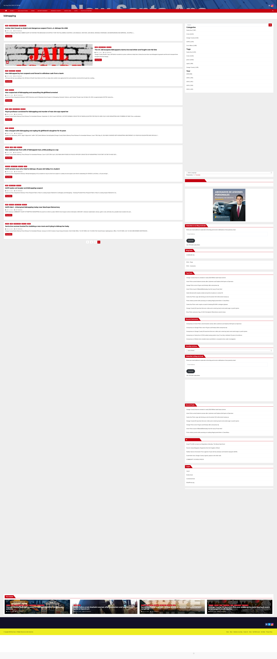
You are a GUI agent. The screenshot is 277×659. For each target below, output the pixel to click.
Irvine (79, 605)
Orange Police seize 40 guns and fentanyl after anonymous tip (202, 285)
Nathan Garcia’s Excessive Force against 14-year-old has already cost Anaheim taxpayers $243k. (212, 451)
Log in (188, 471)
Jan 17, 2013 (9, 209)
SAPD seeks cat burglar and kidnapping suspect (24, 188)
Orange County (56, 10)
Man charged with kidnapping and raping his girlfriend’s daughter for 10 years (35, 131)
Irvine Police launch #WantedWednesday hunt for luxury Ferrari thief (204, 289)
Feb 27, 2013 (9, 190)
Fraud (27, 605)
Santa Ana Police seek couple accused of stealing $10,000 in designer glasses (207, 304)
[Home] (6, 11)
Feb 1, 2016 (99, 52)
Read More (9, 36)
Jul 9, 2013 (9, 152)
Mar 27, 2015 (9, 95)
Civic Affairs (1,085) (191, 45)
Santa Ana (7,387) (191, 30)
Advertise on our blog (237, 631)
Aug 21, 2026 (11, 611)
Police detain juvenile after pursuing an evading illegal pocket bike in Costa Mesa (207, 300)
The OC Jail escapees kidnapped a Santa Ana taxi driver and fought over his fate (126, 50)
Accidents (211, 605)
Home (12, 10)
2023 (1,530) (189, 85)
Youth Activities (86, 10)
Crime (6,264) (190, 34)
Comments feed (190, 478)
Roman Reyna (12, 70)
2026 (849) (189, 74)
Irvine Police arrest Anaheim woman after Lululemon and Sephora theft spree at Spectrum (209, 281)
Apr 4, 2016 (9, 30)
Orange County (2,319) (192, 38)
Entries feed (189, 475)
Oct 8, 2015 (9, 76)
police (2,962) (190, 59)
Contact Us (245, 631)
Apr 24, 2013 (9, 171)
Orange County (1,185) (192, 67)
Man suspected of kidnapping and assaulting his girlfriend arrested (31, 92)
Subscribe (190, 240)
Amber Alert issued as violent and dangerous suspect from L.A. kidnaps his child (36, 28)
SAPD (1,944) (190, 41)
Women (28, 223)
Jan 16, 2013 (9, 229)
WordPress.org (190, 482)
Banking (8, 605)
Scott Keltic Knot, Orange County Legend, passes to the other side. (203, 455)
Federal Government (19, 605)
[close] (166, 653)
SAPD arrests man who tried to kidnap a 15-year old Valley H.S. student (32, 169)
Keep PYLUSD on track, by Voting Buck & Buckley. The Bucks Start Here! (205, 444)
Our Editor (263, 631)
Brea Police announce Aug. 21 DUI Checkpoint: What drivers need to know (206, 312)
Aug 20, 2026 (213, 611)
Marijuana (156, 605)
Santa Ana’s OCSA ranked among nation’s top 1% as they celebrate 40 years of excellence (218, 335)
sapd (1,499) (189, 63)
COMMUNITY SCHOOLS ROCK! (195, 459)
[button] (272, 10)
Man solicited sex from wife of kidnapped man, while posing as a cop (31, 150)
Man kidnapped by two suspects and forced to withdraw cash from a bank (34, 73)
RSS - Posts (189, 262)
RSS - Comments (191, 266)
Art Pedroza (18, 30)
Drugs (151, 605)
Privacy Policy (269, 631)
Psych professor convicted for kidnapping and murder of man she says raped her (36, 112)
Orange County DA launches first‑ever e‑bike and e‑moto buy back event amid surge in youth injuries (212, 308)
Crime (33, 10)
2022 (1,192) (189, 89)
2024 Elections (23, 10)
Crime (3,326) (190, 56)
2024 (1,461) (189, 81)
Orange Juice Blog (193, 439)
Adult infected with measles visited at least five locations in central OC (204, 293)
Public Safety (14, 166)
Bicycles (216, 605)
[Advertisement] (198, 390)
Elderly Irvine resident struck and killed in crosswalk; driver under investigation (215, 339)
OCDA (15, 147)
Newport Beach (33, 605)
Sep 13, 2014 (9, 114)
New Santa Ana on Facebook (195, 180)
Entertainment (43, 10)
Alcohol (143, 605)
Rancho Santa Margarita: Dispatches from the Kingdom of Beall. (203, 448)
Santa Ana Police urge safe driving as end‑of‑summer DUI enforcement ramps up (207, 296)
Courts (7, 147)
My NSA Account (256, 631)
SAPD (76, 10)
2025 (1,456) (189, 77)
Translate (197, 175)
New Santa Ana (30, 631)
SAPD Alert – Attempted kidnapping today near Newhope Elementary (32, 207)
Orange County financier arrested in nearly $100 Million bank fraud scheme (206, 277)
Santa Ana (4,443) (191, 52)
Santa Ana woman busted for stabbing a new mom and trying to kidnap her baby (37, 226)
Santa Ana (67, 10)
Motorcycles (226, 605)
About (231, 631)
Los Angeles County (13, 25)
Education (8, 166)
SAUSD (25, 166)
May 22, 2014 (9, 133)
